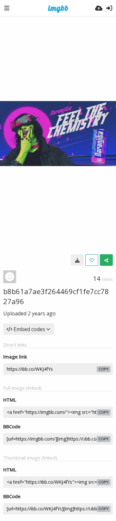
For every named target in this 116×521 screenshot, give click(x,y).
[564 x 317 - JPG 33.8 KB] (77, 260)
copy (104, 369)
